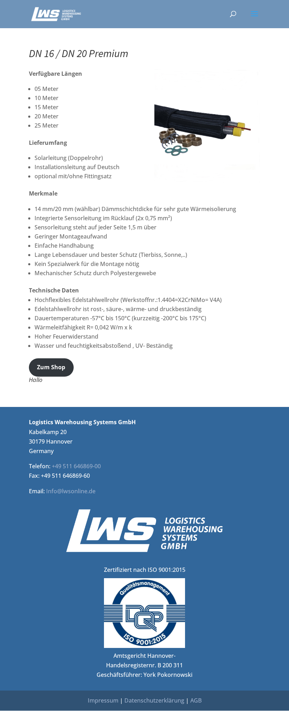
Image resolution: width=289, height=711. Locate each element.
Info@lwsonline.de (71, 491)
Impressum (103, 700)
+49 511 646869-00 (76, 466)
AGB (196, 700)
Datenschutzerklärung (154, 700)
